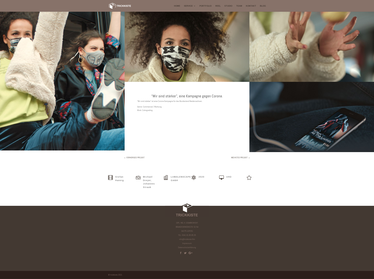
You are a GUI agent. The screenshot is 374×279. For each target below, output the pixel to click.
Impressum (187, 243)
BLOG (263, 6)
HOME (177, 6)
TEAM (239, 6)
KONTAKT (251, 6)
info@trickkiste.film (187, 239)
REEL (218, 6)
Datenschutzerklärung (187, 247)
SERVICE (188, 6)
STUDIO (228, 6)
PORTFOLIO (205, 6)
